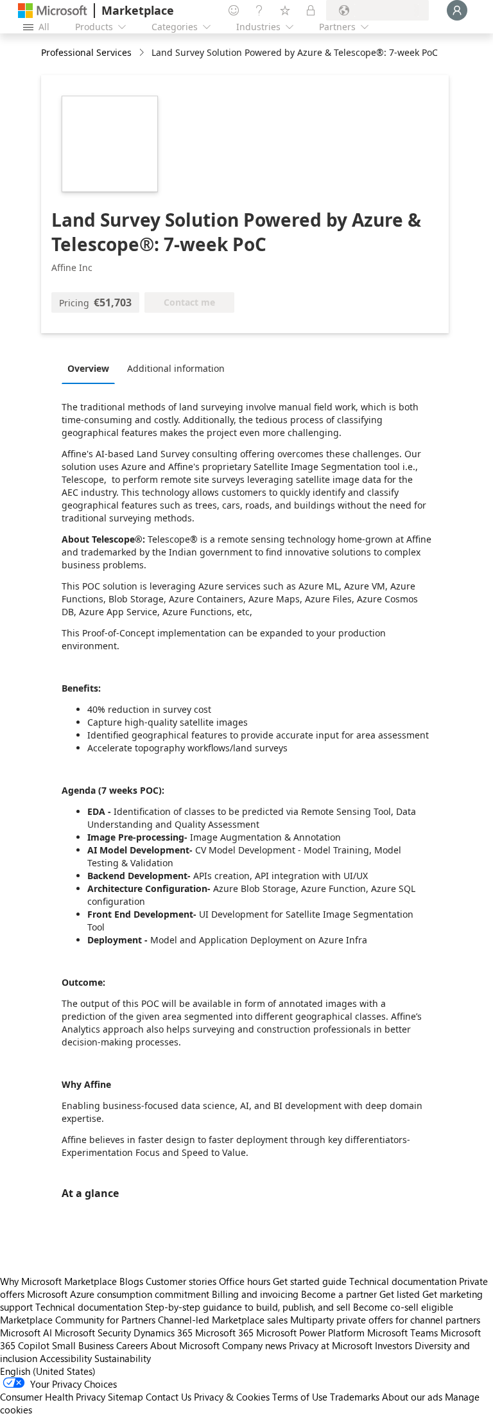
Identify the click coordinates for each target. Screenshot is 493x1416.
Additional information (176, 368)
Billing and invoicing (255, 1294)
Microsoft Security (93, 1332)
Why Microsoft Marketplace (58, 1281)
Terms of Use (299, 1396)
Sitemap (125, 1396)
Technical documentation (402, 1281)
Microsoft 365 (224, 1332)
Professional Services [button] (86, 52)
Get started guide (310, 1281)
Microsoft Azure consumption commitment (119, 1294)
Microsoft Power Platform (310, 1332)
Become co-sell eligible (403, 1306)
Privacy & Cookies (232, 1396)
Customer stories (181, 1281)
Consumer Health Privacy (52, 1396)
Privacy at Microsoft (330, 1345)
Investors (393, 1345)
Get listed (399, 1294)
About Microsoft (185, 1345)
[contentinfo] (143, 53)
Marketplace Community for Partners (77, 1319)
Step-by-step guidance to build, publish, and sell (247, 1306)
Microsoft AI (26, 1332)
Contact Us (168, 1396)
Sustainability (122, 1358)
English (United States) (48, 1371)
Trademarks (354, 1396)
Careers (132, 1345)
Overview (88, 368)
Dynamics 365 (163, 1332)
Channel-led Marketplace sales (223, 1319)
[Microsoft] (52, 10)
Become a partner (339, 1294)
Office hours (244, 1281)
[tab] (91, 368)
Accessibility (66, 1358)
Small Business (83, 1345)
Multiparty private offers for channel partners (385, 1319)
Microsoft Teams (402, 1332)
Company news (254, 1345)
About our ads (412, 1396)
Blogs (131, 1281)
